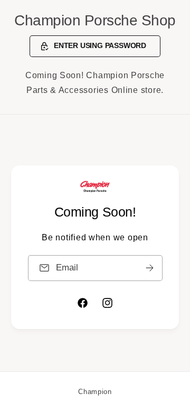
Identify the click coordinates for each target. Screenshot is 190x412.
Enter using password (100, 46)
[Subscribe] (149, 267)
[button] (95, 46)
